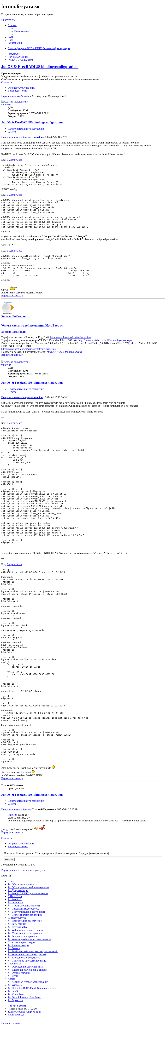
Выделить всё (14, 159)
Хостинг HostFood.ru (13, 316)
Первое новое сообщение (15, 96)
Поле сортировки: (45, 853)
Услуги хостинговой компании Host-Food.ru (32, 325)
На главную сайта (11, 1023)
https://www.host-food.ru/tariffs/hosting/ (70, 337)
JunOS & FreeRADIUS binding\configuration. (39, 66)
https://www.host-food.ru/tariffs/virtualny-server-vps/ (105, 340)
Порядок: (84, 853)
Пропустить (8, 19)
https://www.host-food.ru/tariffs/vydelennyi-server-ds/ (28, 349)
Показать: (9, 853)
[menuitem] (22, 31)
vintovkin (6, 104)
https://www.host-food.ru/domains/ (64, 351)
